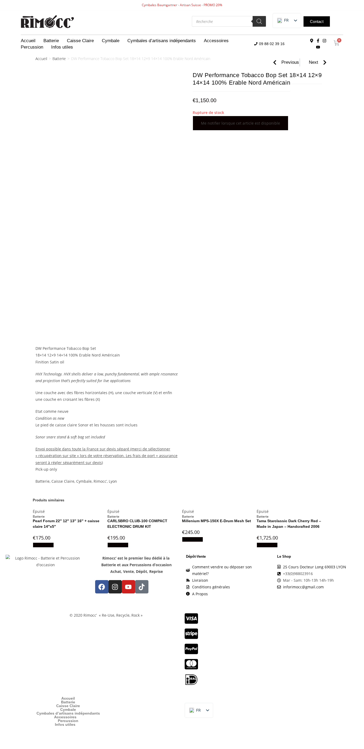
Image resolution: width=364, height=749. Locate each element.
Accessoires (216, 40)
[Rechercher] (259, 21)
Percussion (32, 47)
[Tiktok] (141, 586)
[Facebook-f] (318, 41)
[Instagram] (324, 41)
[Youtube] (318, 47)
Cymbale (110, 40)
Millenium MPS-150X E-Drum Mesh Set (216, 521)
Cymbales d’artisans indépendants (161, 40)
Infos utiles (62, 47)
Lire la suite (43, 545)
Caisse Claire (80, 40)
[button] (283, 20)
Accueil (28, 40)
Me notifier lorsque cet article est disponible (240, 123)
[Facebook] (101, 586)
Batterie (51, 40)
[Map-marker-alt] (312, 41)
